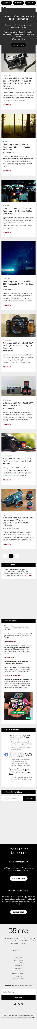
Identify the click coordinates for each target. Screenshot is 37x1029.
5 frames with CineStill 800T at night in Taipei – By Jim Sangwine (18, 345)
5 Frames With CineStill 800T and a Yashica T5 (18, 404)
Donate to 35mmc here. (13, 676)
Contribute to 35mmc (18, 963)
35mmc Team (18, 965)
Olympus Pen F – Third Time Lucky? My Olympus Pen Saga (19, 771)
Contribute (6, 3)
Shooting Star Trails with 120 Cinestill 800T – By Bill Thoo (18, 284)
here (30, 575)
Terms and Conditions (19, 978)
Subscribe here (18, 878)
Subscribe (18, 3)
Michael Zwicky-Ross (19, 753)
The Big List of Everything (18, 973)
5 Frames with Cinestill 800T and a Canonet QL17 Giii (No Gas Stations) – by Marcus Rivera (18, 82)
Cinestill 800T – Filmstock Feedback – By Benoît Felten (17, 210)
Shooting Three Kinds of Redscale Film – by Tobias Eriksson (16, 147)
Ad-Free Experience (18, 960)
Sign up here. (9, 658)
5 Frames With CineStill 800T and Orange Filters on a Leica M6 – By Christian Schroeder (18, 521)
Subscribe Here (18, 45)
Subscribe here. (10, 642)
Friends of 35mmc (18, 971)
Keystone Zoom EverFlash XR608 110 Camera (20, 737)
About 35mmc (18, 957)
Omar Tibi (14, 736)
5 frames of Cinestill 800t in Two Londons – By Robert (17, 460)
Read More (7, 105)
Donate (30, 3)
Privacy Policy (18, 976)
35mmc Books (18, 968)
